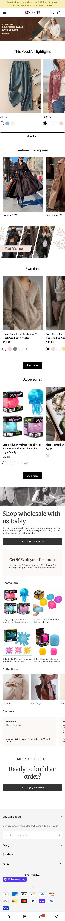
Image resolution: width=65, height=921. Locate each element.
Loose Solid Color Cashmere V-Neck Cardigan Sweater (20, 336)
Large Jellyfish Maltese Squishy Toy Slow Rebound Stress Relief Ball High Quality (22, 448)
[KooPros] (32, 12)
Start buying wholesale (32, 541)
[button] (58, 12)
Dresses (10, 215)
